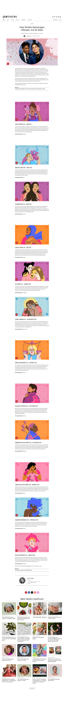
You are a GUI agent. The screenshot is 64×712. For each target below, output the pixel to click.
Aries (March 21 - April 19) (23, 124)
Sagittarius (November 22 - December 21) (28, 442)
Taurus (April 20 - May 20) (23, 167)
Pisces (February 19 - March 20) (25, 555)
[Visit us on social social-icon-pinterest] (54, 16)
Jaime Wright (30, 578)
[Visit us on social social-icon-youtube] (60, 17)
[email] (2, 24)
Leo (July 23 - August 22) (23, 284)
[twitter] (32, 592)
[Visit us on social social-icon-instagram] (58, 17)
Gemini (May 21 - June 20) (23, 204)
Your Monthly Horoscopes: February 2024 (23, 570)
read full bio (28, 583)
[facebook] (29, 592)
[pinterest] (8, 64)
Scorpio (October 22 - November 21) (26, 406)
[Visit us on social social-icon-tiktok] (52, 16)
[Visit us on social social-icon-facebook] (56, 16)
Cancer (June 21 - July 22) (23, 247)
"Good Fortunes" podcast (33, 582)
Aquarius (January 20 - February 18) (26, 520)
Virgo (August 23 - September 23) (25, 319)
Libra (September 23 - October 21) (26, 362)
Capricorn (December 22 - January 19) (27, 484)
